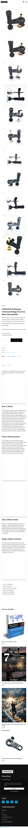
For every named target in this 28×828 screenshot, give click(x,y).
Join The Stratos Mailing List (7, 821)
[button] (2, 6)
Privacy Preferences (14, 791)
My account (4, 810)
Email (9, 356)
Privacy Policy (4, 819)
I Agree (14, 788)
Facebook (13, 356)
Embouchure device (7, 352)
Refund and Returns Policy (7, 817)
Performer (11, 352)
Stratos (15, 352)
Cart (3, 812)
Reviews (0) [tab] (9, 365)
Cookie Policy (4, 814)
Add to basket (16, 340)
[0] (19, 356)
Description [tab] (3, 365)
